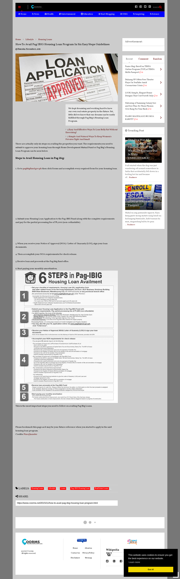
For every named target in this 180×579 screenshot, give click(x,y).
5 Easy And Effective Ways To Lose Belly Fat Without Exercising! (92, 131)
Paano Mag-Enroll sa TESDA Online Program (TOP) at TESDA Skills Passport (143, 200)
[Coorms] (37, 8)
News (36, 14)
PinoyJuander (30, 434)
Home (23, 14)
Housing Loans (45, 39)
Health (50, 14)
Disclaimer (75, 558)
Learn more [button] (134, 562)
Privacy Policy (88, 553)
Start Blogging (107, 14)
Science (155, 14)
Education (88, 14)
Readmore (133, 177)
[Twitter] (145, 7)
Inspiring (139, 14)
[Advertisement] (90, 27)
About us (88, 548)
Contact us (75, 553)
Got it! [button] (151, 569)
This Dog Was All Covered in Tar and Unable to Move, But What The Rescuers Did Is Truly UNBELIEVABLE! (142, 149)
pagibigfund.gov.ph (32, 168)
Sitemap (88, 558)
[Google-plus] (149, 7)
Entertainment (68, 14)
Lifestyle (30, 39)
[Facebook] (141, 7)
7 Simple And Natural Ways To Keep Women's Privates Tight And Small (88, 138)
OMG (125, 14)
